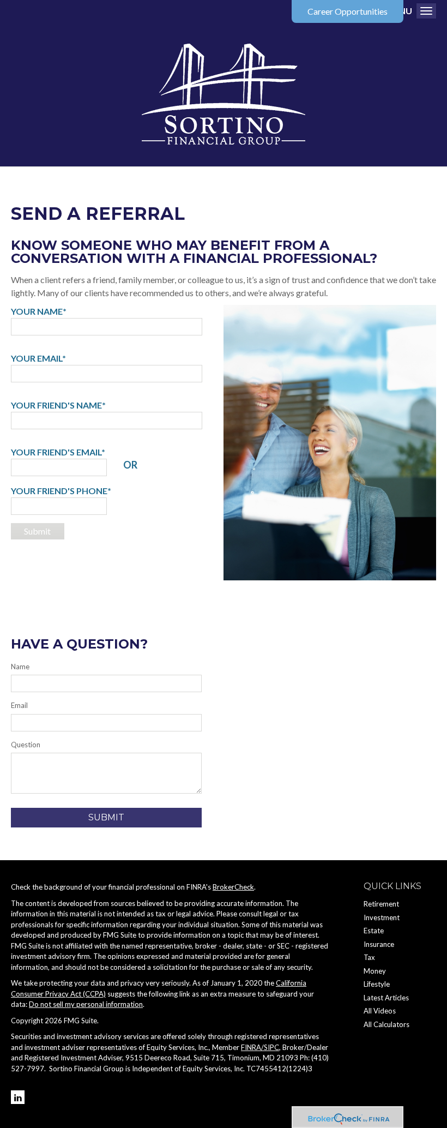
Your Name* (39, 311)
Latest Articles (386, 997)
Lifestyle (377, 984)
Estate (374, 930)
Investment (382, 917)
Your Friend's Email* (58, 452)
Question (25, 744)
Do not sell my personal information (86, 1004)
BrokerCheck (233, 887)
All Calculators (386, 1024)
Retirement (381, 903)
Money (375, 971)
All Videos (380, 1010)
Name (20, 666)
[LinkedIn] (18, 1097)
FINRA (251, 1047)
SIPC (271, 1047)
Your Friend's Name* (58, 405)
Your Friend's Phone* (61, 490)
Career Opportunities (347, 11)
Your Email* (38, 358)
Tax (369, 957)
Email (19, 705)
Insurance (379, 944)
